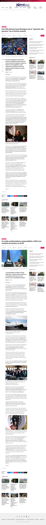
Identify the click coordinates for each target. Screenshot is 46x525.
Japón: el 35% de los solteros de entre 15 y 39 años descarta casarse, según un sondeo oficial (40, 66)
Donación (37, 519)
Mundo (3, 7)
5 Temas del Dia (40, 7)
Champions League (29, 7)
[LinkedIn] (2, 66)
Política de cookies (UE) (20, 519)
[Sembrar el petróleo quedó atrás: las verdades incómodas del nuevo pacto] (32, 72)
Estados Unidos (10, 7)
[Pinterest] (2, 69)
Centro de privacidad (11, 519)
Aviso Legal (4, 519)
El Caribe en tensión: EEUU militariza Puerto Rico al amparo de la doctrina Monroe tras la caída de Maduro (23, 209)
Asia (21, 7)
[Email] (2, 71)
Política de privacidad (30, 519)
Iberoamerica (16, 7)
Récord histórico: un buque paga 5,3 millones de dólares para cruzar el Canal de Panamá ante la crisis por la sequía (5, 210)
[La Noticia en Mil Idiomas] (23, 5)
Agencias (3, 33)
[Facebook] (2, 62)
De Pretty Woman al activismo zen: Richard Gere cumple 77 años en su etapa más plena (32, 66)
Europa (7, 7)
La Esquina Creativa (27, 521)
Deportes (24, 7)
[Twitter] (2, 64)
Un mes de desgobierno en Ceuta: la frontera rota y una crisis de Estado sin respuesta (40, 77)
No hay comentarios (13, 33)
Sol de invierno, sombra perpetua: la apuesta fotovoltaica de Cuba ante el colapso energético (22, 224)
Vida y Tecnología (35, 7)
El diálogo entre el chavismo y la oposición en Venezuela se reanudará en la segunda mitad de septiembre (13, 210)
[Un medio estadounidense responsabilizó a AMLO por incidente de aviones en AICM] (14, 266)
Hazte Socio (42, 519)
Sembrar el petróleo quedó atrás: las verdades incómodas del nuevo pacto (32, 77)
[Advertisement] (23, 18)
